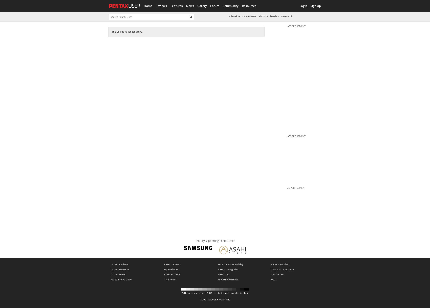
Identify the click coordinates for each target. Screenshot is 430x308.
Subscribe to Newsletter (242, 16)
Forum (214, 6)
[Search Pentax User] (191, 17)
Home (148, 6)
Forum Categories (228, 269)
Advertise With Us (228, 279)
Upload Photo (172, 269)
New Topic (224, 274)
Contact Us (277, 274)
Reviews (161, 6)
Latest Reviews (119, 264)
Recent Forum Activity (230, 264)
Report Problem (280, 264)
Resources (249, 6)
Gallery (202, 6)
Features (176, 6)
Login (303, 6)
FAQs (274, 279)
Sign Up (315, 6)
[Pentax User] (125, 4)
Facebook (286, 16)
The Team (170, 279)
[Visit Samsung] (198, 248)
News (190, 6)
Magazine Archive (121, 279)
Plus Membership (269, 16)
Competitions (172, 274)
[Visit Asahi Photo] (232, 250)
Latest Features (120, 269)
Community (231, 6)
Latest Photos (172, 264)
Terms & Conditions (282, 269)
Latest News (118, 274)
